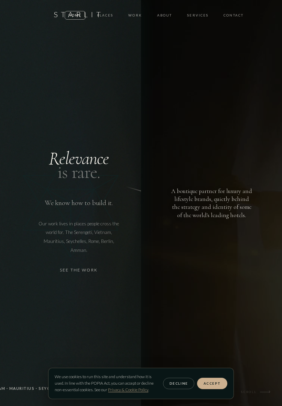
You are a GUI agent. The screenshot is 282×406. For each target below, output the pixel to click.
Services (197, 15)
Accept (212, 383)
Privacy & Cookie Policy (128, 389)
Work (135, 15)
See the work (79, 270)
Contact (233, 15)
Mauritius (22, 388)
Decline (179, 383)
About (164, 15)
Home (75, 15)
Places (105, 15)
